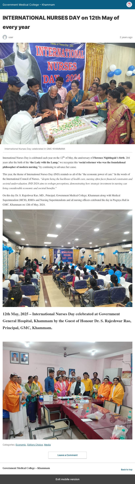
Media (47, 444)
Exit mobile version (68, 479)
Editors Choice (35, 444)
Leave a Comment (68, 455)
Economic (21, 444)
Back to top (126, 469)
